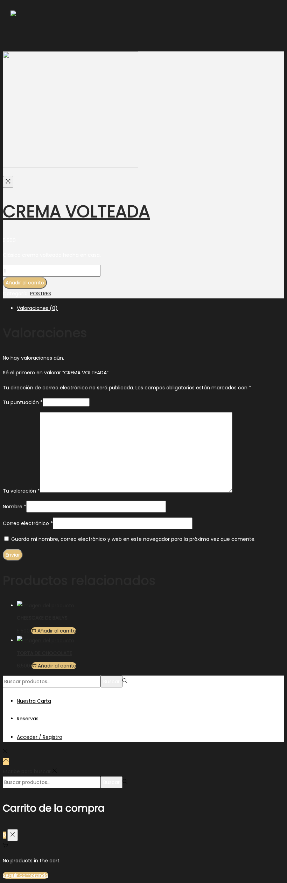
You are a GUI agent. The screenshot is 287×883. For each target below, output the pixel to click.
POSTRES (40, 293)
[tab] (150, 308)
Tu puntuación (23, 402)
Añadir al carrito (25, 282)
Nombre (14, 506)
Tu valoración (21, 490)
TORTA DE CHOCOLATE (44, 653)
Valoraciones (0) (37, 308)
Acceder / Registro (39, 737)
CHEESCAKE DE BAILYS (42, 617)
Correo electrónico (28, 523)
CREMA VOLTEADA (76, 211)
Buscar (111, 681)
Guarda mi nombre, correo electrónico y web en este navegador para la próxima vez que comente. (133, 539)
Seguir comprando (25, 875)
